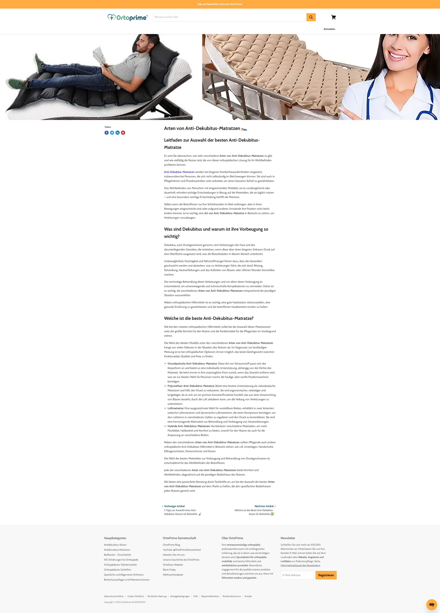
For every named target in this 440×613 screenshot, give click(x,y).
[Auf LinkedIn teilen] (118, 133)
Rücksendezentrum (232, 596)
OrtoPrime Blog (171, 544)
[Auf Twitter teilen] (112, 133)
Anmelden (329, 29)
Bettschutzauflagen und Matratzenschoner (127, 579)
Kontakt (248, 596)
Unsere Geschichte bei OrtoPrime (181, 559)
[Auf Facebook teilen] (106, 133)
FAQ (196, 596)
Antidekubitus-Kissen (115, 544)
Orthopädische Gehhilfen (117, 569)
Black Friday (169, 569)
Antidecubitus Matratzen (117, 549)
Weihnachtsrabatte (173, 574)
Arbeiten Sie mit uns (174, 554)
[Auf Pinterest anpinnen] (123, 133)
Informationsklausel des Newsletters (300, 565)
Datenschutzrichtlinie (114, 596)
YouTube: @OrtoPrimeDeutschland (182, 549)
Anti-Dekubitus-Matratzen (179, 172)
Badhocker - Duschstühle (117, 554)
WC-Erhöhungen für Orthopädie (121, 559)
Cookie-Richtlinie (136, 596)
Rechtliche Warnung (157, 596)
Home (107, 29)
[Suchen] (311, 17)
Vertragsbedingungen (180, 596)
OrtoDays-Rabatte (173, 564)
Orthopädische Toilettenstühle (120, 564)
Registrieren (326, 575)
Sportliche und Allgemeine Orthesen (124, 574)
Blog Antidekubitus (210, 596)
